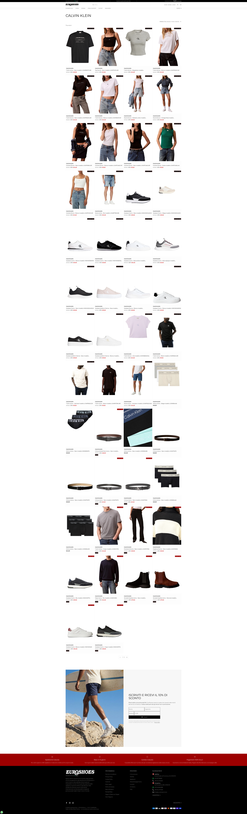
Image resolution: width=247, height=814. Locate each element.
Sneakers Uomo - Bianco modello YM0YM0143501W (167, 308)
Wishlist (132, 776)
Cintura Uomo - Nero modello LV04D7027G (107, 500)
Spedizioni (132, 779)
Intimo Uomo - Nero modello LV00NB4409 (78, 549)
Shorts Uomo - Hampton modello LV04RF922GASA (138, 403)
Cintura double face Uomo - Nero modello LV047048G (106, 451)
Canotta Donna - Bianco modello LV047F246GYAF (108, 165)
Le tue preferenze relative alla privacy (90, 809)
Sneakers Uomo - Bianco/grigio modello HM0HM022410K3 (164, 261)
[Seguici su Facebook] (66, 803)
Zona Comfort (92, 8)
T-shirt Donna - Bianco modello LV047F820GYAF (166, 70)
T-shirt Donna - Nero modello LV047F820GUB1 (78, 117)
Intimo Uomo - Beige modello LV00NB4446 (165, 403)
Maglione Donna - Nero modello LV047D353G (165, 549)
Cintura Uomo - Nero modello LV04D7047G (165, 451)
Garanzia (107, 781)
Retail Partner (76, 809)
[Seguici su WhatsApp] (73, 803)
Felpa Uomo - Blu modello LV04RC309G (106, 598)
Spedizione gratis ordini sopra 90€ (123, 1)
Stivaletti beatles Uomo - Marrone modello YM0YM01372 (164, 598)
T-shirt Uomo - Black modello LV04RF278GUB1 (108, 403)
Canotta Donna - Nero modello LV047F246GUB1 (137, 165)
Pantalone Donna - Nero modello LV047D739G (136, 549)
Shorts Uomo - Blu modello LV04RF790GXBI (107, 213)
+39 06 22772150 (158, 789)
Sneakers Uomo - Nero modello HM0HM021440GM (138, 213)
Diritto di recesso (109, 786)
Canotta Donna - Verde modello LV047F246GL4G (166, 165)
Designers (108, 8)
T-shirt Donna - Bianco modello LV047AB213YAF (108, 117)
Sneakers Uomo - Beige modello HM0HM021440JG (167, 213)
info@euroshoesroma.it (160, 792)
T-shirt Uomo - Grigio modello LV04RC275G (107, 549)
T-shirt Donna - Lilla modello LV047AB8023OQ (136, 356)
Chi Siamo (132, 786)
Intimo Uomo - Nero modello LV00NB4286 (135, 451)
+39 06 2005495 (158, 780)
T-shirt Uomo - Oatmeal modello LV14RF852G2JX (79, 403)
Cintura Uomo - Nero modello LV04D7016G (135, 500)
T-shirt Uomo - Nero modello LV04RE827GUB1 (78, 70)
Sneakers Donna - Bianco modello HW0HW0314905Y (133, 308)
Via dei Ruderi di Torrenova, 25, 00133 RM (165, 776)
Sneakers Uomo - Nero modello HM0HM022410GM (80, 308)
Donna (170, 4)
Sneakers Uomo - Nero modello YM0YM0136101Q (108, 260)
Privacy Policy (157, 722)
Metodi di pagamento (136, 781)
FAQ (131, 789)
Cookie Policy (109, 779)
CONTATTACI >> (156, 795)
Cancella (147, 4)
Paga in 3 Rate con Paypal (112, 794)
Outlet (100, 8)
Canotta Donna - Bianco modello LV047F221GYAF (79, 213)
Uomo (173, 4)
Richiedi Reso (108, 792)
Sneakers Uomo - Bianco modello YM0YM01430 (79, 647)
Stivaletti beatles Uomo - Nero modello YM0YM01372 (134, 598)
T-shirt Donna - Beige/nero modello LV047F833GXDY (133, 70)
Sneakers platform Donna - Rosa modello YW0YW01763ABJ (106, 308)
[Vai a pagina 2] (126, 657)
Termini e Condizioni (110, 774)
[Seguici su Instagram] (70, 803)
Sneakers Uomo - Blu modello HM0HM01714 (78, 598)
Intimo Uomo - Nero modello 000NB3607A (77, 451)
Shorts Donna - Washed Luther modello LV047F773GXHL (135, 118)
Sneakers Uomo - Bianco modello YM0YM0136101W (80, 260)
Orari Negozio (109, 797)
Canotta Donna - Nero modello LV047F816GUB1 (79, 165)
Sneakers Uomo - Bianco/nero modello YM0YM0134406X (134, 261)
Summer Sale (69, 8)
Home (165, 4)
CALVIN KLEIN (69, 68)
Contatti (132, 784)
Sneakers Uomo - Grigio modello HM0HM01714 (108, 647)
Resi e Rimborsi (109, 789)
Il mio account (134, 774)
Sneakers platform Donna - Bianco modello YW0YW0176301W (107, 356)
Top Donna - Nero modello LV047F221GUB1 (106, 70)
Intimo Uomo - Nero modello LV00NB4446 (164, 500)
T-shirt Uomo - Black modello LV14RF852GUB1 (165, 356)
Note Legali (108, 784)
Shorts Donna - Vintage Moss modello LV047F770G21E (163, 118)
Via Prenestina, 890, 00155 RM (162, 785)
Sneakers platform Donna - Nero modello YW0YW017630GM (77, 356)
